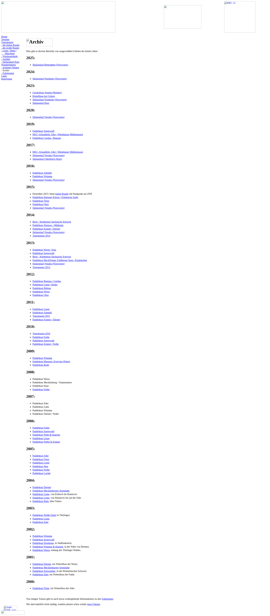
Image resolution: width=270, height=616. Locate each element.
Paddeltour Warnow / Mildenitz (47, 225)
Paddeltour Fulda (40, 337)
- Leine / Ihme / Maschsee (8, 52)
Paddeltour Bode (40, 365)
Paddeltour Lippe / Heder (45, 284)
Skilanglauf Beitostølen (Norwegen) (50, 64)
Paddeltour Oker (40, 204)
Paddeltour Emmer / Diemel (46, 229)
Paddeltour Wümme (42, 176)
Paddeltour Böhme (41, 288)
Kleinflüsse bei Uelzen (43, 96)
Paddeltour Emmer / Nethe (45, 344)
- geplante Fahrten (10, 67)
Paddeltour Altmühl (42, 173)
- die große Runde (10, 48)
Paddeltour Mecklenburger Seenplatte (51, 490)
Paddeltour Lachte (41, 473)
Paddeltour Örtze (40, 201)
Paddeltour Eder (40, 522)
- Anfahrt (5, 59)
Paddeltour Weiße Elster (44, 515)
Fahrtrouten (107, 599)
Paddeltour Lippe (41, 309)
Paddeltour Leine (40, 462)
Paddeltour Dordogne (43, 543)
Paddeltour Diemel (41, 487)
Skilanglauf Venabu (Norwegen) (48, 117)
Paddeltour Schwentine (43, 571)
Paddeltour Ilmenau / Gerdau (46, 281)
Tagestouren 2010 (41, 333)
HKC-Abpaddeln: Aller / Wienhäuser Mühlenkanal (57, 134)
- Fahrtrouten (7, 73)
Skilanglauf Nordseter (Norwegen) (49, 78)
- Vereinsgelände (9, 56)
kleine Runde (61, 194)
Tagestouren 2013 (41, 267)
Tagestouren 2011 (41, 316)
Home (4, 36)
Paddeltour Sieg (40, 466)
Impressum (6, 79)
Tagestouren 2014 (41, 235)
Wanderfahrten (8, 64)
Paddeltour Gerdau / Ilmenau (46, 138)
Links (4, 76)
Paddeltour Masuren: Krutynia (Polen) (51, 361)
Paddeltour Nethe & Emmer (46, 442)
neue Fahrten (93, 604)
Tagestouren (7, 42)
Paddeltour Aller (40, 455)
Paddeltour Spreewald (43, 131)
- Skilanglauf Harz (10, 62)
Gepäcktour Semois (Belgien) (47, 92)
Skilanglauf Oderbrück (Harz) (47, 159)
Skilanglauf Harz (40, 103)
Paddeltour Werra (41, 291)
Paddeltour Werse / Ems (44, 249)
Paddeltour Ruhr (40, 501)
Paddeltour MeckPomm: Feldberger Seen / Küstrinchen (59, 260)
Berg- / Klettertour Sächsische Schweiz (51, 221)
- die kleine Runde (10, 45)
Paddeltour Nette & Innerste (46, 434)
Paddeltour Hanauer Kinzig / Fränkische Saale (55, 197)
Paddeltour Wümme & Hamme (47, 546)
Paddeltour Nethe (41, 389)
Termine (5, 39)
